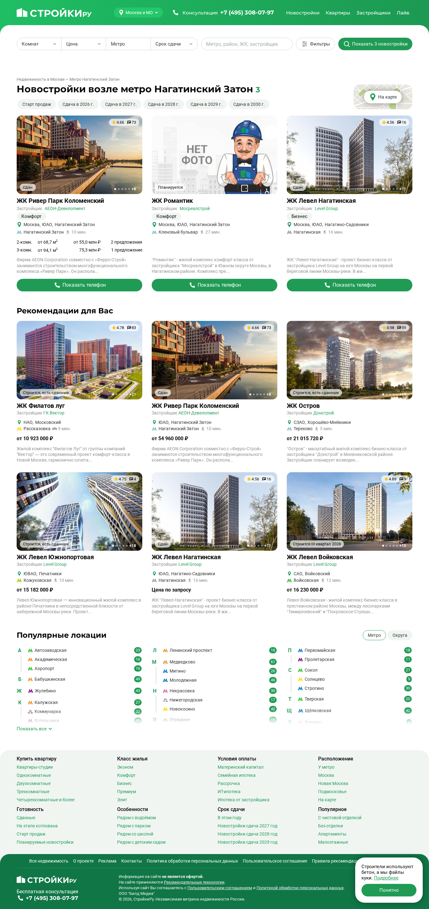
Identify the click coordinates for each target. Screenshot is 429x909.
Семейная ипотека (237, 775)
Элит (122, 799)
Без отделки (330, 825)
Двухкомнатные (34, 783)
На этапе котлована (37, 825)
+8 (134, 189)
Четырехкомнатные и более (45, 799)
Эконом (125, 767)
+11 (402, 189)
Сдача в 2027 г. (121, 104)
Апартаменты (332, 833)
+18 (132, 546)
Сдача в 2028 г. (163, 104)
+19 (402, 394)
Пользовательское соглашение (275, 860)
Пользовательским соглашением (219, 887)
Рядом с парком (133, 825)
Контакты (131, 860)
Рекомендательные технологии (194, 882)
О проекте (83, 860)
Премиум (126, 791)
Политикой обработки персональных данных (300, 887)
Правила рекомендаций (336, 860)
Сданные (26, 817)
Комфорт (126, 775)
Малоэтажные (333, 842)
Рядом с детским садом (141, 842)
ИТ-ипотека (229, 791)
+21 (132, 394)
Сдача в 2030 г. (249, 104)
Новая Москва (333, 783)
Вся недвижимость (48, 860)
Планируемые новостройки (45, 842)
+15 (402, 546)
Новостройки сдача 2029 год (247, 842)
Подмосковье (332, 791)
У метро (326, 767)
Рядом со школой (135, 833)
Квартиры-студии (35, 767)
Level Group (326, 208)
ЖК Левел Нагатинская (321, 200)
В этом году (230, 817)
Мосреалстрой (195, 208)
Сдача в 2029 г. (206, 104)
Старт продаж (36, 104)
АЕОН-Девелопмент (65, 208)
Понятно (389, 890)
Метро (374, 635)
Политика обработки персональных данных (192, 860)
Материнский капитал (240, 767)
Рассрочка (229, 783)
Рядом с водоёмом (136, 817)
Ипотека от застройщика (243, 799)
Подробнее (386, 878)
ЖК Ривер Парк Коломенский (60, 200)
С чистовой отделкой (339, 817)
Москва (326, 775)
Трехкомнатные (33, 791)
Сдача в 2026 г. (78, 104)
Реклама (107, 860)
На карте (327, 799)
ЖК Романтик (172, 200)
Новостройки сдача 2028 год (247, 833)
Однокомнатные (34, 775)
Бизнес (124, 783)
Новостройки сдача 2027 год (247, 825)
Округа (400, 635)
